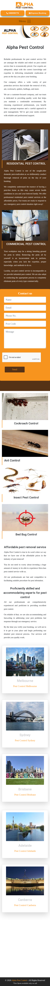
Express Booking (38, 13)
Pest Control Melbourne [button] (25, 686)
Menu (23, 21)
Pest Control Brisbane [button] (25, 794)
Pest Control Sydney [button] (25, 740)
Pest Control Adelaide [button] (25, 851)
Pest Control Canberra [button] (25, 905)
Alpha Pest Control (19, 980)
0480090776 (13, 13)
